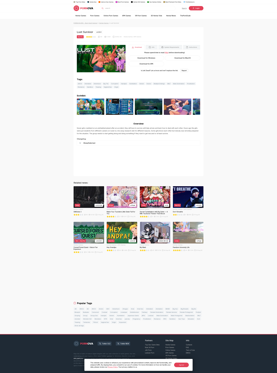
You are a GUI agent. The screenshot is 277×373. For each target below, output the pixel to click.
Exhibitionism (134, 312)
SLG (198, 319)
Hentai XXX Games (139, 2)
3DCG (94, 309)
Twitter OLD (106, 344)
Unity (77, 205)
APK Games (126, 16)
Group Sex (94, 315)
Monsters (98, 319)
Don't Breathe (178, 212)
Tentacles (86, 322)
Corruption (114, 84)
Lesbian (150, 315)
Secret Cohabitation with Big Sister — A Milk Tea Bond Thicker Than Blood (154, 212)
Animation (159, 309)
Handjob (124, 84)
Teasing (98, 87)
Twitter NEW (124, 344)
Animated (88, 84)
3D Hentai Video (171, 358)
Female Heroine (171, 312)
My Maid (143, 247)
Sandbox (90, 87)
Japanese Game (133, 315)
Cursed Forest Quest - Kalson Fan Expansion (86, 248)
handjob (103, 315)
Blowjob (77, 312)
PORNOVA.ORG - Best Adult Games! (85, 23)
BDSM (168, 309)
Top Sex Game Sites (152, 345)
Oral (111, 319)
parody (127, 319)
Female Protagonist (186, 312)
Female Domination (156, 312)
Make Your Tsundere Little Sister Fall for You (121, 212)
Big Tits (105, 84)
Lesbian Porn (149, 353)
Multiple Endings (159, 84)
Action (101, 309)
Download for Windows (146, 58)
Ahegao (125, 309)
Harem (141, 84)
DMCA (188, 353)
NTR (105, 319)
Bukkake (86, 312)
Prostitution (191, 84)
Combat (104, 312)
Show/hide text (89, 143)
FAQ (187, 347)
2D (75, 309)
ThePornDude (185, 16)
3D (88, 309)
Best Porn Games (123, 2)
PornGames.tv (190, 2)
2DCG (80, 84)
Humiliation (133, 84)
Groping (77, 315)
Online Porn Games (111, 16)
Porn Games (94, 16)
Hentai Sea (92, 2)
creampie (124, 312)
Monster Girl (87, 319)
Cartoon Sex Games (107, 2)
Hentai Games (80, 16)
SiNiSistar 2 (77, 212)
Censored (95, 312)
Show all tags (79, 325)
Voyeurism (122, 322)
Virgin (116, 87)
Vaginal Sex (108, 87)
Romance (81, 87)
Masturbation (189, 315)
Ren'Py (80, 37)
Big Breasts (184, 309)
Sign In (184, 8)
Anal (132, 309)
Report (184, 70)
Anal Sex (140, 309)
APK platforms (78, 358)
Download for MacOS (183, 58)
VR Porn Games (141, 16)
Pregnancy (136, 319)
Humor (149, 84)
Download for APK (146, 64)
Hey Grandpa (111, 247)
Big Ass (175, 309)
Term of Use (190, 350)
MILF (168, 84)
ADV (107, 309)
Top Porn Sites (80, 2)
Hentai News (171, 16)
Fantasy (144, 312)
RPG (164, 319)
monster (77, 319)
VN (77, 241)
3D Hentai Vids (156, 16)
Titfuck (95, 322)
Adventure (97, 84)
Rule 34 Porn (149, 347)
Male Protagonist (176, 315)
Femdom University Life (181, 247)
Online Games (170, 350)
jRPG (143, 315)
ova (86, 8)
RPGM (111, 205)
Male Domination (178, 84)
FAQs (166, 52)
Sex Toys (182, 319)
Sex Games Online (155, 2)
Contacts (189, 345)
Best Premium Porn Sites (173, 2)
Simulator (191, 319)
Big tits (194, 309)
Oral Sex (119, 319)
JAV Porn (148, 350)
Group (85, 315)
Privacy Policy (113, 367)
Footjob (198, 312)
